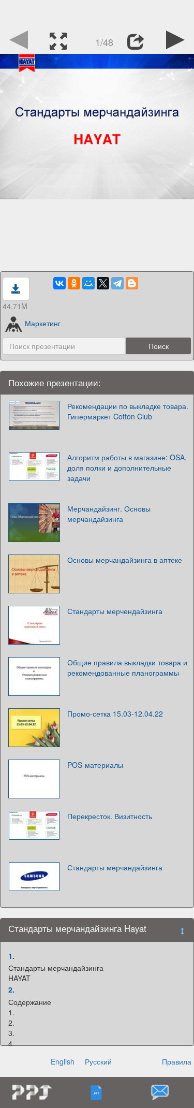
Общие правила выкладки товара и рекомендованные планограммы (127, 667)
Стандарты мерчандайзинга (114, 867)
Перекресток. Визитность (109, 816)
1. (11, 956)
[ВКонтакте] (59, 283)
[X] (103, 283)
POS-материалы (95, 765)
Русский (98, 1061)
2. (11, 989)
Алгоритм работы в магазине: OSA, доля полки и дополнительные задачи (127, 467)
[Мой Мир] (88, 283)
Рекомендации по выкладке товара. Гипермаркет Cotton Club (127, 411)
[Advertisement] (97, 13)
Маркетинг (43, 323)
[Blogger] (132, 283)
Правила (176, 1061)
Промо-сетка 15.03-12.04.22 (115, 713)
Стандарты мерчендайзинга (114, 611)
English (62, 1061)
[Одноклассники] (74, 283)
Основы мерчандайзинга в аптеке (124, 560)
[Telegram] (117, 283)
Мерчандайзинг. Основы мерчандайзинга (109, 513)
